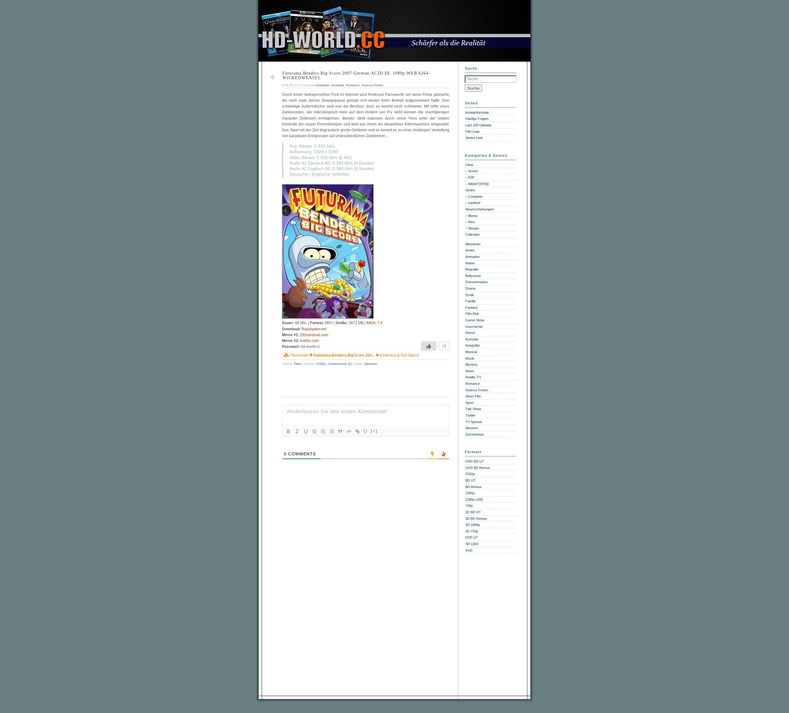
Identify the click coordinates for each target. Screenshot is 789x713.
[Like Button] (428, 346)
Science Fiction (372, 85)
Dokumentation (476, 282)
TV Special (473, 422)
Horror (470, 333)
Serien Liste (474, 138)
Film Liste (472, 131)
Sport (469, 403)
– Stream (472, 228)
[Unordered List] (331, 431)
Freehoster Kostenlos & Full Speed (354, 355)
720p (469, 505)
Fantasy (471, 307)
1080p (321, 363)
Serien (470, 190)
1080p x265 (474, 499)
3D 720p (471, 531)
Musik (469, 358)
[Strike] (314, 431)
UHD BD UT (474, 461)
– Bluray (471, 216)
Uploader (371, 363)
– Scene (471, 171)
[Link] (357, 431)
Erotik (469, 295)
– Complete (473, 196)
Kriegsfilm (472, 345)
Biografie (471, 269)
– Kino (470, 222)
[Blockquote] (340, 431)
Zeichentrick (474, 434)
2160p (470, 474)
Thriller (470, 415)
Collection (472, 234)
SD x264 (471, 544)
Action (470, 250)
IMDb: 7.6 (374, 323)
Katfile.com (309, 341)
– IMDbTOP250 (477, 184)
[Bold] (288, 431)
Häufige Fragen (477, 118)
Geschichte (474, 326)
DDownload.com (314, 335)
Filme (298, 363)
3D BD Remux (476, 518)
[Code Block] (349, 431)
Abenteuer (473, 244)
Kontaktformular (477, 112)
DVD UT (471, 537)
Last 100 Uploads (478, 125)
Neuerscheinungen (479, 209)
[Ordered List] (323, 431)
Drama (470, 288)
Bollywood (472, 276)
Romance (353, 85)
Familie (470, 301)
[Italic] (297, 431)
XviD (468, 550)
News (469, 371)
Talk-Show (473, 409)
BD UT (470, 480)
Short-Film (473, 396)
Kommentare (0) (341, 363)
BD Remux (473, 487)
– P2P (469, 177)
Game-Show (474, 320)
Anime (470, 263)
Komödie (338, 85)
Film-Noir (472, 314)
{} (365, 431)
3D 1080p (472, 525)
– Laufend (472, 203)
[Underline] (305, 431)
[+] (374, 431)
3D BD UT (473, 512)
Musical (471, 352)
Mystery (471, 364)
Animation (323, 85)
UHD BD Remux (477, 468)
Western (471, 428)
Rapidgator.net (313, 329)
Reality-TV (473, 377)
